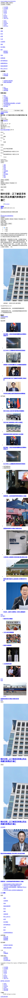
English (5, 971)
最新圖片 (5, 51)
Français (5, 977)
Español (5, 975)
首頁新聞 (3, 827)
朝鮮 (2, 44)
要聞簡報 (5, 939)
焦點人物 (5, 74)
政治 (2, 33)
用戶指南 (5, 106)
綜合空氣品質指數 (5, 129)
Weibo (4, 20)
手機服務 (5, 88)
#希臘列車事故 (4, 112)
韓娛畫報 (5, 52)
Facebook (5, 23)
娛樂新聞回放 (4, 63)
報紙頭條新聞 (4, 66)
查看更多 (5, 120)
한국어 (5, 970)
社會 (2, 39)
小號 (6, 227)
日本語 (5, 973)
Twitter (5, 24)
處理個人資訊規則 (5, 980)
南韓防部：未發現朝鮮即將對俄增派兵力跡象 (12, 881)
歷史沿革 (5, 101)
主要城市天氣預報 (8, 80)
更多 (2, 614)
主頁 (2, 892)
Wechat (5, 22)
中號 (6, 229)
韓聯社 (2, 113)
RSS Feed (5, 26)
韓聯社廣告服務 (7, 82)
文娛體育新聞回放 (8, 932)
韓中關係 (3, 47)
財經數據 (5, 75)
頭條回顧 (3, 58)
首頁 (4, 95)
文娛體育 (3, 41)
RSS (4, 87)
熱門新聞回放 (4, 60)
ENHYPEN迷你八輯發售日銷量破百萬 (13, 890)
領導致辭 (5, 100)
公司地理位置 (6, 104)
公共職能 (5, 98)
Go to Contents (4, 1)
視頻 (2, 55)
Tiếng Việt (5, 978)
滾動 (2, 31)
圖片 (2, 49)
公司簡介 (5, 97)
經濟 (2, 36)
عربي (4, 974)
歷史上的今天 (4, 68)
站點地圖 (5, 90)
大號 (6, 231)
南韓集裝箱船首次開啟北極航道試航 (10, 698)
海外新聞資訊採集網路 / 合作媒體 (11, 103)
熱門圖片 (3, 616)
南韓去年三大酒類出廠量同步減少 (12, 885)
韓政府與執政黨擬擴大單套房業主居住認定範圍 (13, 853)
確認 (2, 189)
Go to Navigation (12, 1)
